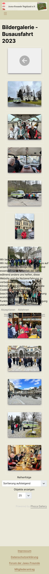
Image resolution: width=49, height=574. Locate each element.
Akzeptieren (8, 309)
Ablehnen (23, 309)
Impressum (38, 314)
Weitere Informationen (17, 314)
